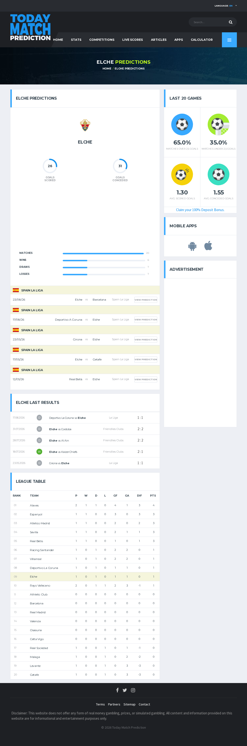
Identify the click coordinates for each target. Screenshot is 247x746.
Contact (144, 704)
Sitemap (130, 704)
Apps (178, 39)
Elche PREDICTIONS (129, 68)
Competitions (101, 39)
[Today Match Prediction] (30, 27)
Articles (158, 39)
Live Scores (132, 39)
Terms (100, 704)
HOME (58, 39)
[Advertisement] (85, 219)
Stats (76, 39)
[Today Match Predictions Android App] (192, 248)
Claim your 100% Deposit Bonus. (200, 209)
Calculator (202, 39)
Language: (224, 5)
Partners (114, 704)
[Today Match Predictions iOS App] (208, 248)
